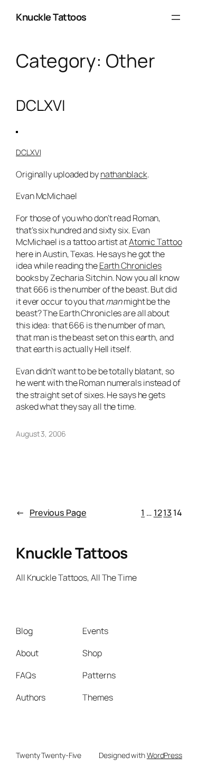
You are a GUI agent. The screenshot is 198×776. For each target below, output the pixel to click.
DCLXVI (40, 105)
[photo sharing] (17, 130)
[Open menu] (175, 17)
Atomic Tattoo (155, 242)
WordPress (164, 755)
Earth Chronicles (130, 265)
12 (158, 512)
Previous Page (51, 512)
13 (167, 512)
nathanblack (123, 174)
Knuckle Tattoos (51, 17)
